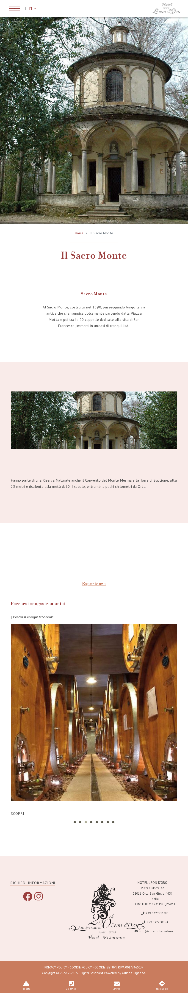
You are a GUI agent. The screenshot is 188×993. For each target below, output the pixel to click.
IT (31, 8)
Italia (155, 899)
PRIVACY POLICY (55, 967)
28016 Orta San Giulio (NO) (152, 893)
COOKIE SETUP (104, 967)
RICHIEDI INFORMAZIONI (32, 882)
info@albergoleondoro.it (157, 931)
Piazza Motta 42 (152, 888)
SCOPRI (17, 813)
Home (79, 233)
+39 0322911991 (157, 913)
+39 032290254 (157, 922)
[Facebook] (28, 899)
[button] (74, 822)
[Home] (166, 8)
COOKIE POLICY (81, 967)
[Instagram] (38, 899)
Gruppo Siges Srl (134, 973)
